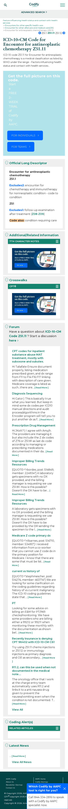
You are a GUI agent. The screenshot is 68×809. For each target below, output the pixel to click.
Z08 (34, 214)
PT (14, 603)
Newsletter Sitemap (14, 785)
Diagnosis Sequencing (27, 393)
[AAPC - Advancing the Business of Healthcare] (34, 5)
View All (17, 709)
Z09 (41, 214)
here (12, 340)
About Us (10, 782)
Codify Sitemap (41, 782)
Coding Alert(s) (21, 722)
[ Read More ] (41, 387)
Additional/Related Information (34, 235)
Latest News (19, 746)
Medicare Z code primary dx (31, 535)
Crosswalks (18, 280)
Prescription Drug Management (33, 425)
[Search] (5, 5)
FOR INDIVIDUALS (23, 135)
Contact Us (10, 788)
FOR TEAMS (19, 146)
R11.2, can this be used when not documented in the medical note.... (34, 671)
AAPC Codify (11, 779)
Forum (14, 327)
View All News (22, 762)
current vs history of (26, 571)
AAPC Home (40, 779)
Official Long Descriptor (28, 163)
